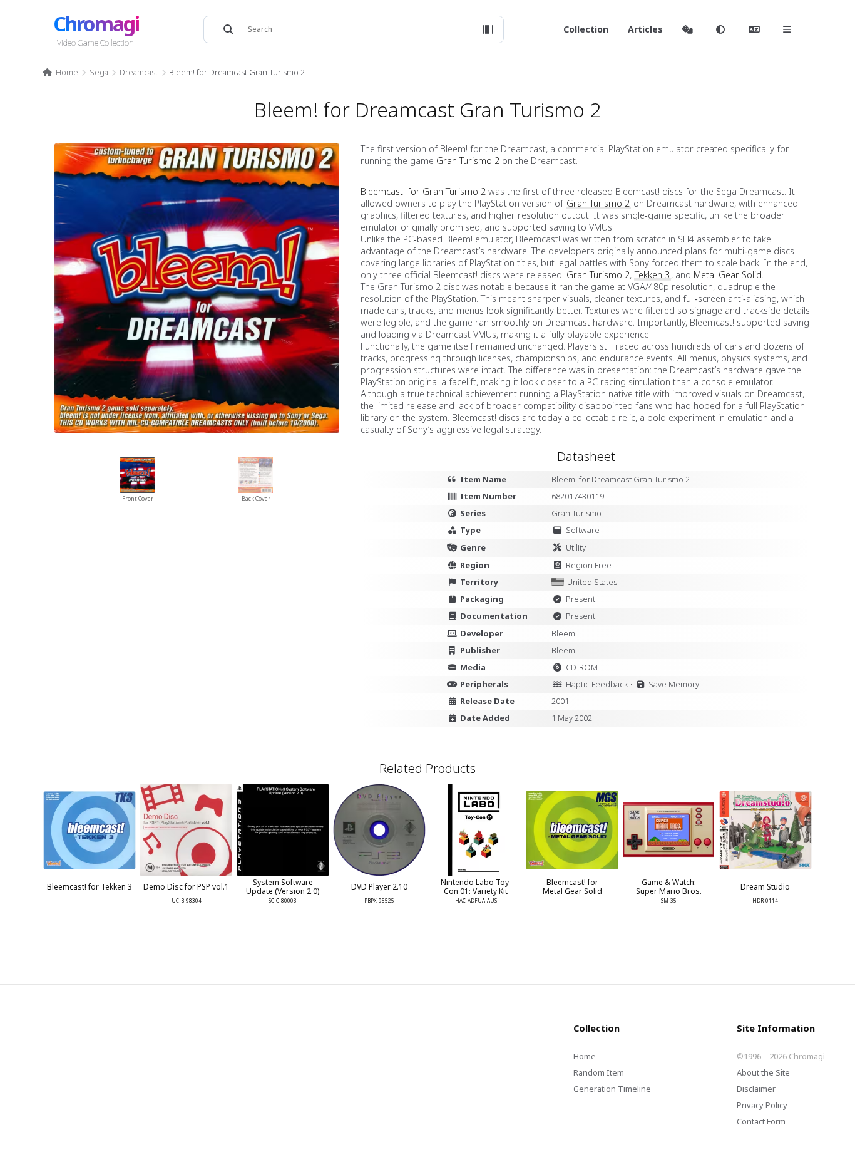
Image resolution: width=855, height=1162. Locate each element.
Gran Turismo (576, 513)
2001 (560, 701)
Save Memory (673, 684)
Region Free (589, 565)
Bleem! (564, 633)
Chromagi (96, 23)
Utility (576, 547)
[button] (488, 29)
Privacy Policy (762, 1105)
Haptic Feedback (597, 684)
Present (580, 598)
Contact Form (761, 1121)
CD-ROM (582, 667)
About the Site (763, 1072)
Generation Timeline (612, 1088)
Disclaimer (756, 1088)
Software (583, 530)
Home (67, 72)
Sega (99, 72)
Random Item (598, 1072)
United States (592, 582)
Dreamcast (139, 72)
